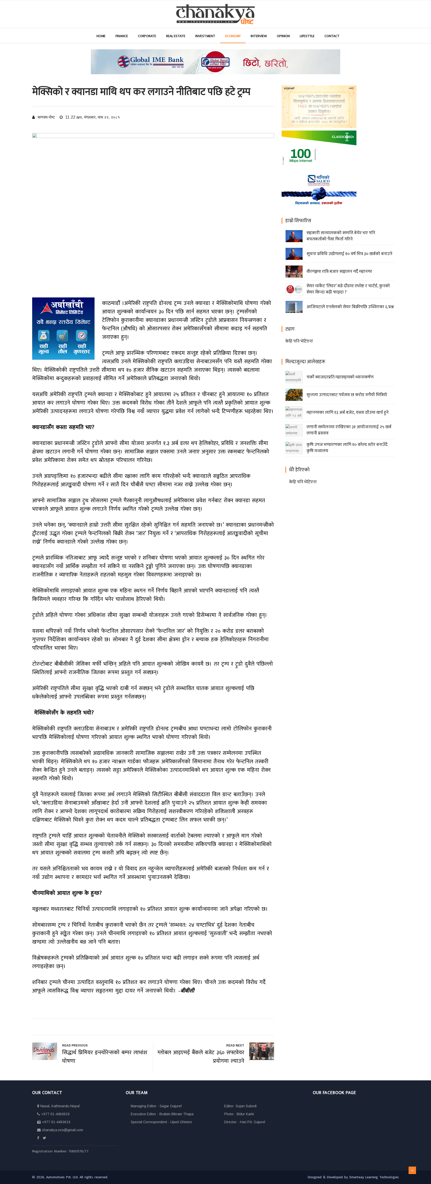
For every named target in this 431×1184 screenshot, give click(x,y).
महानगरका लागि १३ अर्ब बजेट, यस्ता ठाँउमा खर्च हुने (348, 412)
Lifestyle (307, 36)
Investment (205, 36)
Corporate (147, 36)
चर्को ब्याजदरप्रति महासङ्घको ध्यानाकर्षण (340, 377)
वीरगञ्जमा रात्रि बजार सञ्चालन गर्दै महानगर (339, 271)
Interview (259, 36)
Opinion (283, 36)
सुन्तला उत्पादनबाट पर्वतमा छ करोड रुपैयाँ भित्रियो (347, 395)
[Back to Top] (412, 1170)
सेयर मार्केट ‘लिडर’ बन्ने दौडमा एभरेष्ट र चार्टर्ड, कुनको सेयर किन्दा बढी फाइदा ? (348, 289)
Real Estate (175, 36)
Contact (331, 36)
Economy (233, 36)
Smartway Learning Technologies (374, 1177)
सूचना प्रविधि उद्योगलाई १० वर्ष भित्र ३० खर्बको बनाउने (349, 254)
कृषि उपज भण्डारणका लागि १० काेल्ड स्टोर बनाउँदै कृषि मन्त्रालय (347, 448)
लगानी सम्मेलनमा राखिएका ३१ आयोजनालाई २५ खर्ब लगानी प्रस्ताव (349, 430)
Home (101, 36)
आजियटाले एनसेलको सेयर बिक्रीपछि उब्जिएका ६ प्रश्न (350, 307)
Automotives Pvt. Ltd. (63, 1177)
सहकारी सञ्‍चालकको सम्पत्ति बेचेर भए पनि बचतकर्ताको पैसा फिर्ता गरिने (341, 236)
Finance (121, 36)
